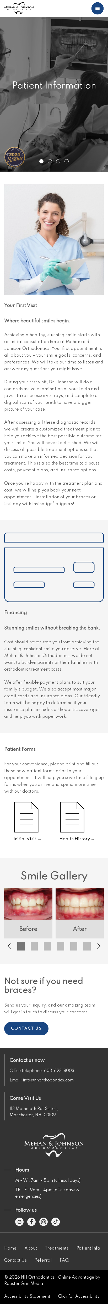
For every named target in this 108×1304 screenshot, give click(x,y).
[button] (21, 946)
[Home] (19, 8)
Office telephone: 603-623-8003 (42, 1071)
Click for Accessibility (79, 1297)
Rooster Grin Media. (24, 1284)
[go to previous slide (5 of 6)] (9, 946)
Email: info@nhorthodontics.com (42, 1080)
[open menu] (97, 8)
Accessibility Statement (27, 1297)
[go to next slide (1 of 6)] (99, 946)
